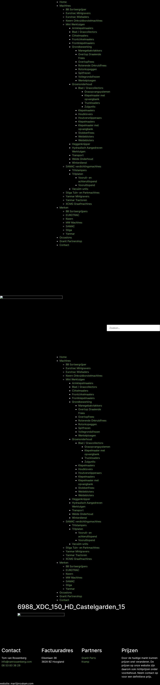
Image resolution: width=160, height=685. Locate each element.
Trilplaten (77, 173)
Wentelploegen (87, 80)
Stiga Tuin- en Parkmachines (82, 192)
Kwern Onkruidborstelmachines (84, 20)
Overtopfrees (86, 61)
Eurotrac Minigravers (78, 13)
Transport (78, 155)
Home (63, 1)
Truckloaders (92, 102)
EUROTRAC (72, 215)
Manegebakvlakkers (90, 50)
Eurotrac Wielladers (77, 16)
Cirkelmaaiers (80, 35)
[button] (80, 301)
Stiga (69, 230)
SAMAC (70, 226)
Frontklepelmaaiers (83, 43)
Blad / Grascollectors (84, 31)
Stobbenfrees (86, 132)
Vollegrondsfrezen (89, 76)
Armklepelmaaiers (82, 28)
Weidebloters (86, 136)
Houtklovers (85, 114)
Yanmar (70, 233)
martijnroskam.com (22, 683)
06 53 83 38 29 (11, 665)
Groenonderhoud (82, 84)
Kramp (85, 661)
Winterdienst (79, 162)
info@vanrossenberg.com (17, 661)
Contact (64, 244)
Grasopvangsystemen (97, 91)
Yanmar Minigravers (77, 196)
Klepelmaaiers (86, 110)
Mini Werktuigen (75, 24)
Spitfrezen (84, 72)
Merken (64, 207)
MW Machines (74, 222)
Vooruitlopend (86, 185)
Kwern (69, 218)
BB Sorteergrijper (76, 9)
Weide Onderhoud (82, 158)
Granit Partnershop (71, 241)
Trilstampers (79, 170)
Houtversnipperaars (90, 117)
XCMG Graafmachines (79, 203)
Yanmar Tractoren (76, 200)
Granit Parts (89, 657)
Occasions (66, 237)
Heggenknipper (81, 144)
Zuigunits (90, 106)
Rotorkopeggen (87, 69)
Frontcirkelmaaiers (83, 39)
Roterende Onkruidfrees (92, 65)
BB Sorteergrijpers (77, 211)
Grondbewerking (82, 46)
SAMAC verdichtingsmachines (83, 166)
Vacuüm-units (80, 188)
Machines (65, 5)
